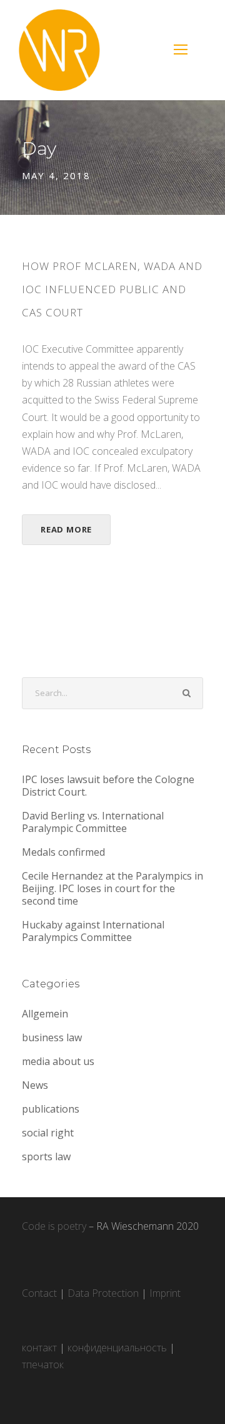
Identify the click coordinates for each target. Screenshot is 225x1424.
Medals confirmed (63, 852)
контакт (39, 1347)
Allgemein (45, 1014)
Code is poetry (54, 1226)
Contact (39, 1293)
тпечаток (43, 1364)
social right (48, 1133)
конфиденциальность (117, 1347)
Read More (66, 529)
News (35, 1085)
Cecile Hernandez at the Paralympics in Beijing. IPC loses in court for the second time (112, 888)
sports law (46, 1156)
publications (50, 1109)
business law (52, 1037)
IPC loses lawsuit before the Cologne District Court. (108, 785)
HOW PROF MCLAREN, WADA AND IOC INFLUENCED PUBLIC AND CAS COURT (112, 289)
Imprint (165, 1293)
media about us (58, 1061)
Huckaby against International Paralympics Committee (93, 931)
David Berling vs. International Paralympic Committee (93, 822)
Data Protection (103, 1293)
